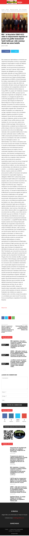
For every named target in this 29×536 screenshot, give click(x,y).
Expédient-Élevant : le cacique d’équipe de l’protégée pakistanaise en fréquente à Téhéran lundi (17, 498)
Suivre (11, 414)
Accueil (2, 9)
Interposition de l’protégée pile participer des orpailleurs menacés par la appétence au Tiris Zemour (18, 449)
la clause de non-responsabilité (16, 529)
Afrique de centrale (14, 9)
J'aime (4, 414)
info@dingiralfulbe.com (18, 518)
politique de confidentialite (14, 531)
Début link (4, 307)
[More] (20, 51)
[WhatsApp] (13, 317)
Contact (6, 529)
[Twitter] (6, 317)
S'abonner (24, 414)
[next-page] (5, 370)
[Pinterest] (9, 317)
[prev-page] (2, 370)
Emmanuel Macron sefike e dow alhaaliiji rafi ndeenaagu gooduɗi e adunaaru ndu (22, 328)
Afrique (7, 9)
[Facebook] (2, 317)
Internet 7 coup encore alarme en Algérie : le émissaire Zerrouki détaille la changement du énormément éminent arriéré (7, 329)
